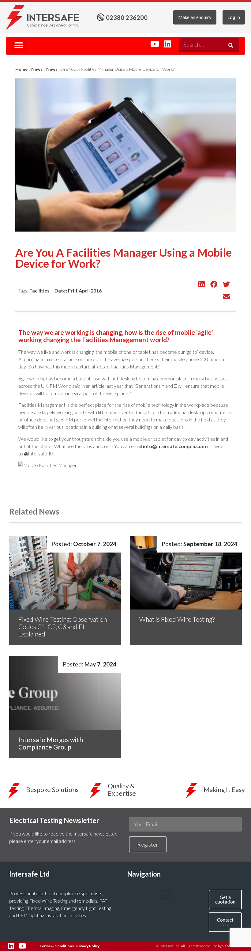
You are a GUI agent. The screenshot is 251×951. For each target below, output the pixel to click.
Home (21, 69)
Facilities (39, 290)
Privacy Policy (87, 946)
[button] (19, 45)
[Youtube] (154, 43)
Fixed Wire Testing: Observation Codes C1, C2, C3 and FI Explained (62, 626)
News (37, 69)
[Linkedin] (167, 43)
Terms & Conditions (56, 946)
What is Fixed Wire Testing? (177, 619)
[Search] (230, 45)
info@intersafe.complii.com (174, 446)
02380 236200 (127, 17)
